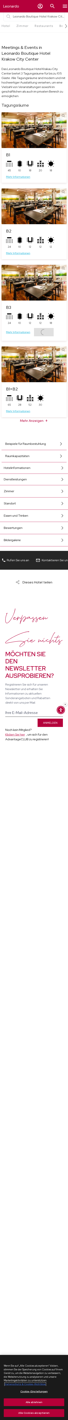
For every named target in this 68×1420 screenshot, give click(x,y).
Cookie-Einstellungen (34, 1391)
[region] (34, 1387)
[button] (40, 6)
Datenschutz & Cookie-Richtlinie (25, 1384)
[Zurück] (4, 130)
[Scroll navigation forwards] (64, 26)
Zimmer (9, 491)
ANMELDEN (50, 722)
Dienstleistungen (15, 479)
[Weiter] (64, 130)
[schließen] (65, 704)
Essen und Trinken (16, 516)
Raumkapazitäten (17, 456)
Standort (10, 503)
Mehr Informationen (18, 176)
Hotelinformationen (17, 468)
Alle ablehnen (34, 1402)
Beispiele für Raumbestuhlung (25, 444)
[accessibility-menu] (61, 710)
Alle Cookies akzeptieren (33, 1413)
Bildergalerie (12, 540)
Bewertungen (13, 528)
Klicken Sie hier (15, 735)
